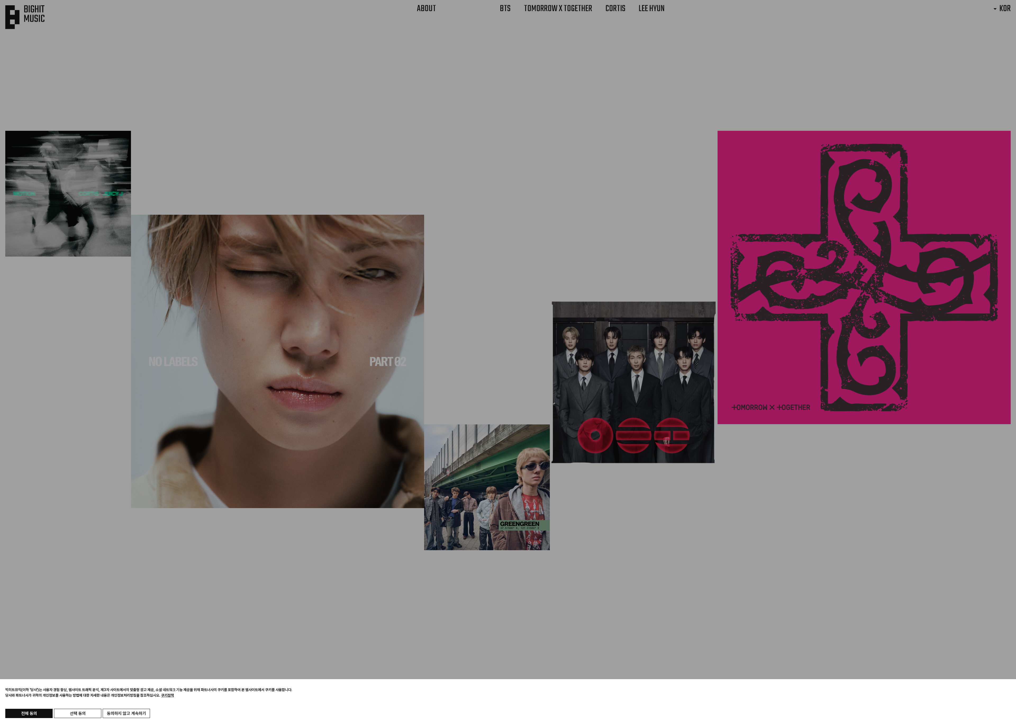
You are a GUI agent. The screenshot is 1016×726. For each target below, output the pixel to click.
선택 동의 (78, 713)
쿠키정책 (167, 695)
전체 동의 (29, 713)
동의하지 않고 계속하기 (126, 713)
